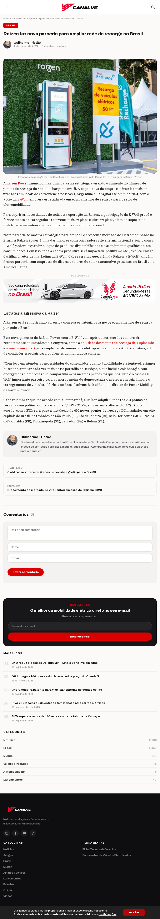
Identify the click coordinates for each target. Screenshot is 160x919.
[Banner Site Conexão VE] (80, 291)
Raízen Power (17, 183)
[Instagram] (6, 833)
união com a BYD (22, 348)
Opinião (8, 890)
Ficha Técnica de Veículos (99, 849)
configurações (107, 914)
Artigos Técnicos (14, 872)
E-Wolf (23, 199)
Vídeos (7, 896)
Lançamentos (12, 878)
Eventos (8, 884)
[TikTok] (33, 833)
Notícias (8, 849)
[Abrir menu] (7, 7)
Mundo (7, 866)
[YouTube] (24, 833)
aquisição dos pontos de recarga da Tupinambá (118, 343)
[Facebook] (15, 833)
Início (6, 18)
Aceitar (134, 912)
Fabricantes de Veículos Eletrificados (106, 855)
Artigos (8, 855)
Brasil (7, 861)
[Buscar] (153, 7)
